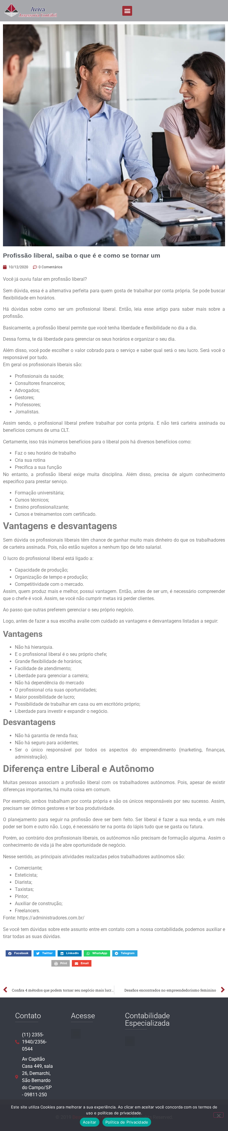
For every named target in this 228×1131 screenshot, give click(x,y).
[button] (127, 11)
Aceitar (89, 1122)
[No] (218, 1115)
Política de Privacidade (126, 1122)
